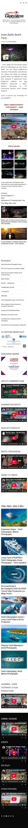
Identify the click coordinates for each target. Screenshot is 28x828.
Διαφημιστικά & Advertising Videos (10, 310)
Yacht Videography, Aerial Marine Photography (11, 672)
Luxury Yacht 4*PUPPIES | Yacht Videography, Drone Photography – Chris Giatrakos (13, 560)
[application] (14, 391)
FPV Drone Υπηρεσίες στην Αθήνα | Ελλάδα (12, 268)
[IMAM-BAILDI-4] (7, 173)
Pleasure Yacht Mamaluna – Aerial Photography (12, 646)
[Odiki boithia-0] (7, 154)
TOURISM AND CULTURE (7, 287)
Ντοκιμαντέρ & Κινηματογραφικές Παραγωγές (13, 325)
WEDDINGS (4, 296)
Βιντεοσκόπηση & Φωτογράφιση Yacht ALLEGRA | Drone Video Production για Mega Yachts (13, 590)
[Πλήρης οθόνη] (25, 398)
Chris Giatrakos (12, 41)
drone (22, 182)
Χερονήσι (14, 186)
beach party (8, 182)
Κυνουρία (3, 186)
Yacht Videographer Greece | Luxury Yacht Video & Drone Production (12, 619)
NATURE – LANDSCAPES (7, 283)
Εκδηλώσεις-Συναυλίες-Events (9, 314)
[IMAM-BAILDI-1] (20, 154)
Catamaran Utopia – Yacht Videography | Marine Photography (11, 532)
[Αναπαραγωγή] (3, 398)
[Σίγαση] (22, 398)
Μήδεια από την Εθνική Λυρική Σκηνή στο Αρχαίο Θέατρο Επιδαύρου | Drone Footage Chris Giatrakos (14, 221)
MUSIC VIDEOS (5, 279)
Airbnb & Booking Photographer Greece (11, 264)
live (9, 184)
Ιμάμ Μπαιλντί (22, 184)
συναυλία (9, 186)
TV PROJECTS (5, 291)
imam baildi (4, 184)
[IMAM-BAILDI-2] (7, 164)
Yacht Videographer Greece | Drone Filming (12, 300)
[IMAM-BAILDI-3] (20, 164)
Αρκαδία (16, 184)
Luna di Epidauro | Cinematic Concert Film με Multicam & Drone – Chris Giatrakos (13, 242)
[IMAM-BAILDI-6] (20, 173)
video (11, 184)
